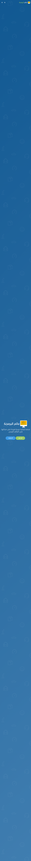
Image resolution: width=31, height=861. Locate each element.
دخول (20, 438)
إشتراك (9, 438)
